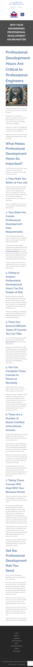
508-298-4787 (17, 2)
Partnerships (16, 651)
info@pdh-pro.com (18, 4)
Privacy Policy (21, 664)
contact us (18, 618)
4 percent (17, 110)
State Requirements (16, 646)
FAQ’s (16, 633)
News (16, 643)
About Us (16, 635)
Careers (16, 648)
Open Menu (22, 14)
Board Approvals (16, 641)
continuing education (12, 251)
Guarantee (16, 638)
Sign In (14, 7)
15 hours (23, 249)
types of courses (10, 341)
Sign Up (20, 7)
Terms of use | (12, 664)
